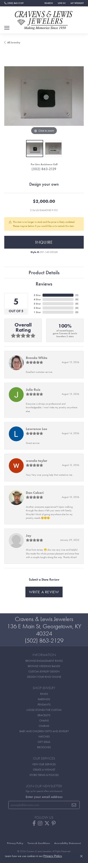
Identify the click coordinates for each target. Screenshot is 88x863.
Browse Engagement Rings (44, 661)
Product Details (44, 272)
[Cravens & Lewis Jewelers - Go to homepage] (44, 18)
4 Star (37, 299)
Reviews (44, 283)
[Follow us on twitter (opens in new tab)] (47, 823)
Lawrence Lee (36, 429)
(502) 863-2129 (44, 169)
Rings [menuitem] (44, 694)
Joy (28, 535)
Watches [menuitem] (44, 736)
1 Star (37, 312)
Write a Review (44, 592)
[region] (44, 96)
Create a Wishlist (44, 769)
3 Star (37, 303)
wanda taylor (36, 460)
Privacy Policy (15, 843)
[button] (48, 3)
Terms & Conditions (39, 843)
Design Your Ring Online (44, 677)
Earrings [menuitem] (44, 699)
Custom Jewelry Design (44, 671)
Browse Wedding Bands (44, 666)
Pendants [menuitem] (44, 704)
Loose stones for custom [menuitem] (44, 710)
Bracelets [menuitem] (44, 715)
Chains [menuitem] (44, 720)
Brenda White (36, 358)
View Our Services (44, 764)
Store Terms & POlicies (44, 775)
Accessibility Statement (67, 843)
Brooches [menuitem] (44, 747)
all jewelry (13, 42)
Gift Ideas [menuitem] (44, 742)
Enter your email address (44, 797)
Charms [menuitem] (44, 726)
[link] (13, 3)
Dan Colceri (35, 492)
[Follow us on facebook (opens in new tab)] (34, 823)
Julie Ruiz (33, 389)
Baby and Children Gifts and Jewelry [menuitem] (44, 731)
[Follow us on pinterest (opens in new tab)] (54, 823)
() (76, 295)
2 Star (37, 308)
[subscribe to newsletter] (74, 805)
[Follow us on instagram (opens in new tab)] (40, 823)
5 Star (37, 295)
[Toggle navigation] (7, 28)
